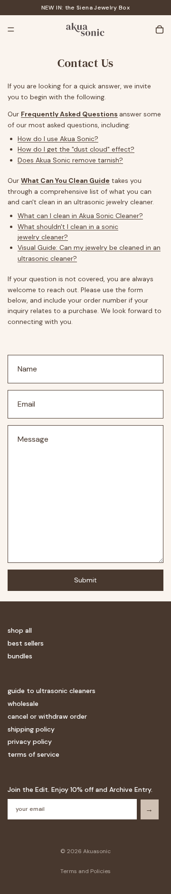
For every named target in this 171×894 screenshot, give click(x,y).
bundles (20, 656)
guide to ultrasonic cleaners (51, 690)
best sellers (26, 643)
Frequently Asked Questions (69, 114)
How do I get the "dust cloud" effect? (76, 149)
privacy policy (30, 741)
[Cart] (159, 29)
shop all (20, 630)
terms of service (33, 754)
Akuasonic (97, 851)
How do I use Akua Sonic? (58, 138)
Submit (85, 580)
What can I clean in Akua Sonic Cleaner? (80, 215)
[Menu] (11, 29)
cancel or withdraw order (47, 716)
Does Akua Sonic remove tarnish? (70, 160)
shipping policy (31, 729)
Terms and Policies (85, 871)
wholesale (23, 703)
